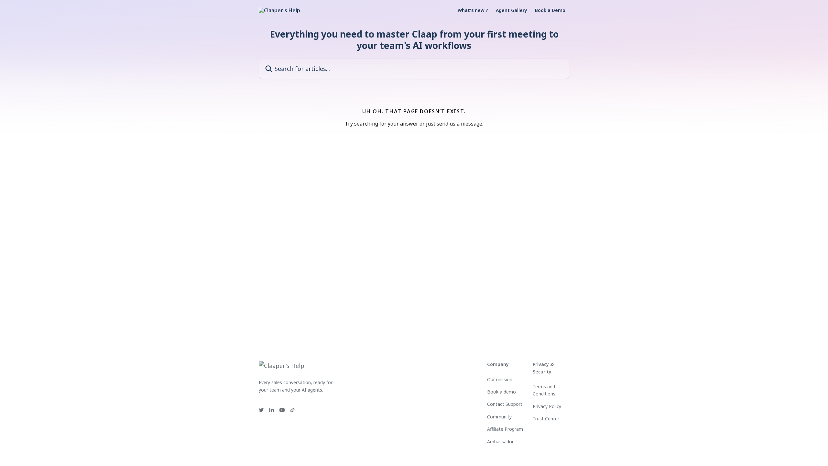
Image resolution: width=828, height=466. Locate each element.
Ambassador (500, 441)
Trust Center (546, 419)
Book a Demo (550, 10)
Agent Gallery (511, 10)
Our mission (499, 379)
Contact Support (504, 404)
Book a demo (501, 392)
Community (499, 417)
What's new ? (473, 10)
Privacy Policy (547, 406)
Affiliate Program (505, 429)
